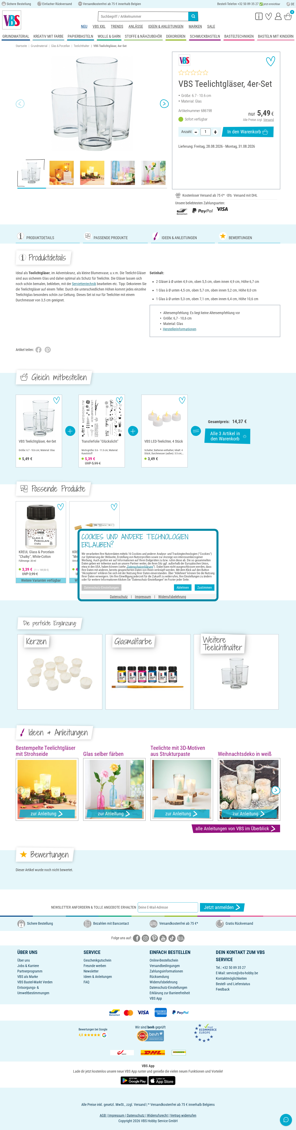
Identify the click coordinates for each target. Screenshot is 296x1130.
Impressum (143, 597)
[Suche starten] (193, 16)
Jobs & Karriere (28, 966)
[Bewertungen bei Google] (93, 1032)
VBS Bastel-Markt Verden (35, 982)
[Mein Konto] (278, 16)
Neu (84, 26)
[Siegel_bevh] (150, 1035)
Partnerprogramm (29, 971)
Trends (117, 26)
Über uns (23, 960)
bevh (150, 1027)
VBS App (156, 998)
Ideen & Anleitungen (165, 26)
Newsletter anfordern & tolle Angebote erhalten (93, 907)
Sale (211, 26)
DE (292, 4)
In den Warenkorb (244, 132)
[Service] (259, 16)
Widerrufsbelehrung (163, 982)
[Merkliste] (268, 16)
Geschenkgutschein (97, 960)
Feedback (223, 989)
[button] (20, 103)
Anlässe (135, 26)
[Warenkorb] (288, 16)
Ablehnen (183, 587)
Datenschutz (119, 597)
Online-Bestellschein (164, 960)
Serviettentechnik (84, 284)
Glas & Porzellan (60, 46)
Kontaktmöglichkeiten (231, 978)
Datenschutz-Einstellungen (168, 987)
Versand (268, 120)
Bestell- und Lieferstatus (233, 984)
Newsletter (91, 971)
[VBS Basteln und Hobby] (12, 20)
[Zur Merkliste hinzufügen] (271, 61)
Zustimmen (204, 587)
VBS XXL (99, 26)
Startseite (21, 46)
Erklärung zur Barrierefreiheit (170, 993)
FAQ (86, 982)
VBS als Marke (27, 976)
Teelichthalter (81, 46)
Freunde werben (95, 966)
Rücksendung (159, 976)
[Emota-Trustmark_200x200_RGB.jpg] (205, 1032)
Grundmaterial (39, 46)
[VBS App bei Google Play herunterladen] (134, 1080)
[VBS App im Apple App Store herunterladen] (161, 1080)
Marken (195, 26)
